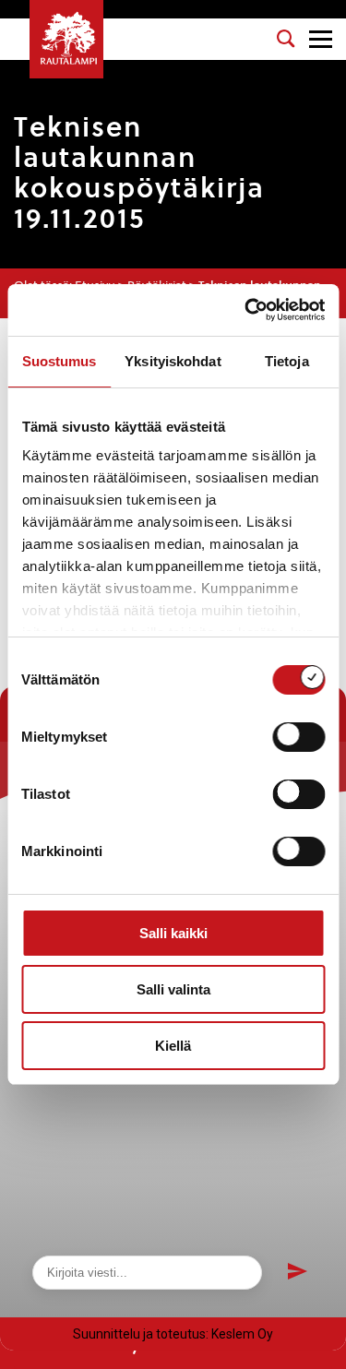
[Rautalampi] (66, 39)
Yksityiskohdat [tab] (173, 361)
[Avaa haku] (286, 39)
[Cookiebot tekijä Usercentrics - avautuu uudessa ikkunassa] (246, 310)
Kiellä (173, 1046)
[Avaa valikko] (320, 39)
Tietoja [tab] (287, 361)
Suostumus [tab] (59, 361)
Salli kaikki (173, 933)
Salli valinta (173, 989)
